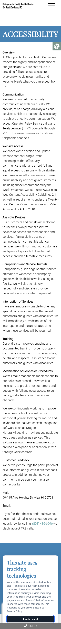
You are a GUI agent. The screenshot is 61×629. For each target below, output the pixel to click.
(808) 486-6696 (42, 523)
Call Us (32, 625)
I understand (30, 619)
